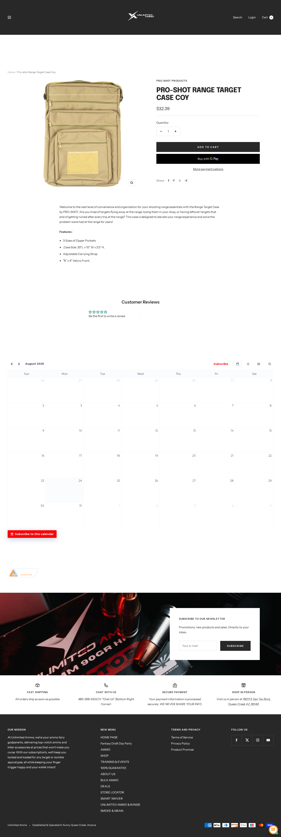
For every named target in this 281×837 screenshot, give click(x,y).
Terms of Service (182, 737)
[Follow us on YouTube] (268, 740)
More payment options (208, 169)
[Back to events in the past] (11, 364)
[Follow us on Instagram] (257, 740)
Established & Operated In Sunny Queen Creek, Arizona (64, 824)
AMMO (105, 749)
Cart (267, 17)
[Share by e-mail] (186, 180)
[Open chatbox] (273, 829)
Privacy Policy (180, 743)
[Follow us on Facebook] (236, 740)
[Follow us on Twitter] (247, 740)
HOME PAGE (109, 737)
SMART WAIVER (112, 798)
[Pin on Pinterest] (174, 180)
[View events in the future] (19, 364)
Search (237, 17)
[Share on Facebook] (168, 180)
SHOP (105, 755)
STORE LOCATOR (112, 792)
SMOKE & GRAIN (112, 811)
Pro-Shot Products (171, 80)
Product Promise (182, 749)
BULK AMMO (110, 780)
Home (11, 72)
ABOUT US (108, 774)
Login (252, 17)
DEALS (105, 786)
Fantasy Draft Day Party (116, 743)
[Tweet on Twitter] (179, 180)
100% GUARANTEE (113, 768)
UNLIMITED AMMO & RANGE (120, 804)
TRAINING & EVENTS (115, 762)
